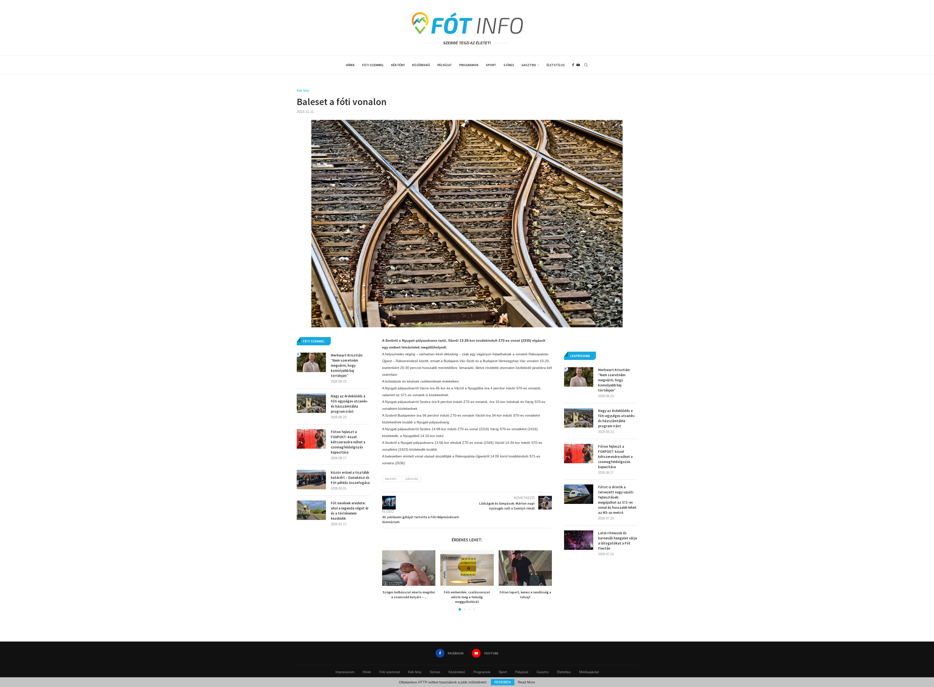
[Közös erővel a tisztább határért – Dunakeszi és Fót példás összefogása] (311, 479)
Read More (526, 682)
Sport (491, 65)
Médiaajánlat (589, 672)
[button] (389, 580)
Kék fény (398, 65)
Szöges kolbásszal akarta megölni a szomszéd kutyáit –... (409, 594)
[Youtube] (578, 65)
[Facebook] (573, 65)
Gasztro (528, 65)
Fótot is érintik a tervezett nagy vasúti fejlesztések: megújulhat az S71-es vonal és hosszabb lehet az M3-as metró (617, 500)
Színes (508, 65)
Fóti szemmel (373, 65)
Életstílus (556, 65)
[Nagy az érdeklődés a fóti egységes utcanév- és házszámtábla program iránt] (578, 418)
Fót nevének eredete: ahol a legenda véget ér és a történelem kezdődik (350, 511)
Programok (468, 65)
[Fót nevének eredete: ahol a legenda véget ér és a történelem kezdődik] (311, 510)
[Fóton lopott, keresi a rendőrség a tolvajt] (525, 568)
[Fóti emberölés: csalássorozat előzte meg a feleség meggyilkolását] (467, 568)
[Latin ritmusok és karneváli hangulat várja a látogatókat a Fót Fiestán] (578, 540)
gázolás (411, 478)
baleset (391, 478)
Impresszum (344, 672)
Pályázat (444, 65)
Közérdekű (421, 65)
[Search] (586, 65)
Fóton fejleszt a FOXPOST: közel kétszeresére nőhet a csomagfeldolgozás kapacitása (615, 456)
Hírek (350, 65)
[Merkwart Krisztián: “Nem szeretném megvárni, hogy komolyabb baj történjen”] (578, 377)
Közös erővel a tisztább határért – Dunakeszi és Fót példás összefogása (350, 477)
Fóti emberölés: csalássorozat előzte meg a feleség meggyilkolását (467, 597)
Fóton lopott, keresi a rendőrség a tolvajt (525, 594)
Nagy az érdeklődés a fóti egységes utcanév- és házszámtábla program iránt (617, 418)
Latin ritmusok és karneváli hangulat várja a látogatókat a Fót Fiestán (617, 541)
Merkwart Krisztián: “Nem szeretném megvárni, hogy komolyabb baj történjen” (614, 380)
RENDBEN (502, 682)
